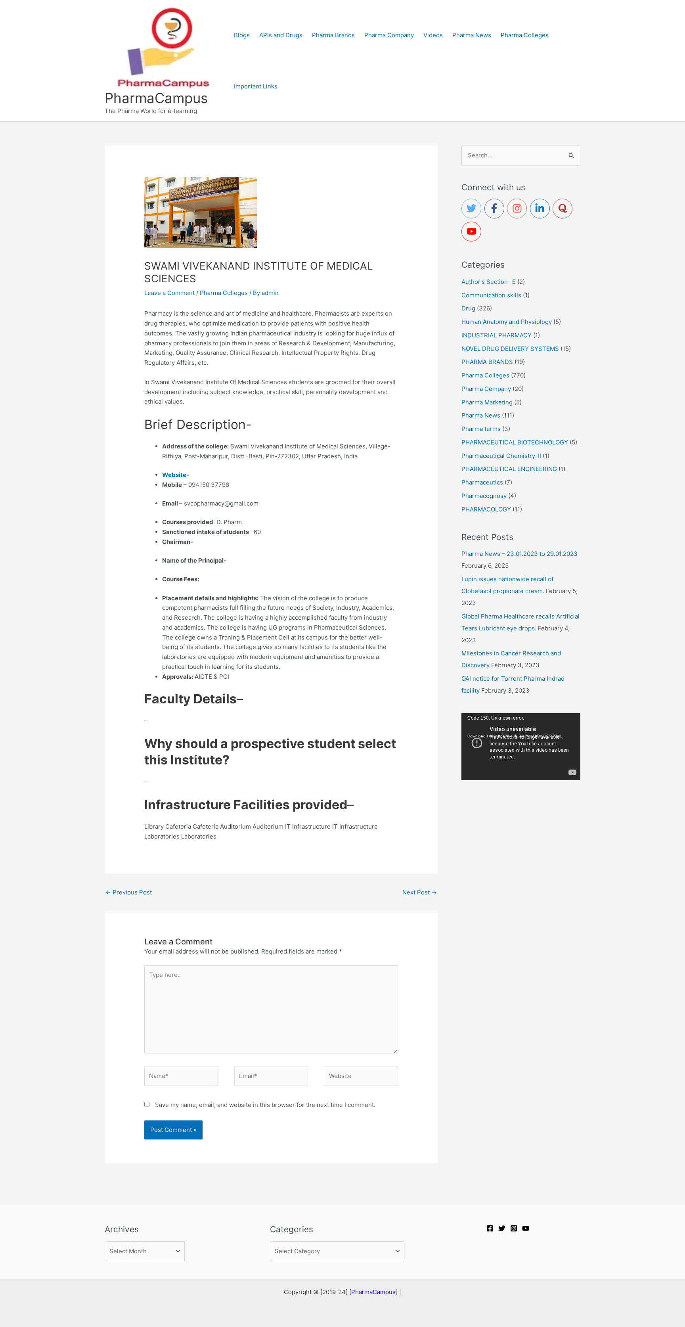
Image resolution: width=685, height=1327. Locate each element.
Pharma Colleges (224, 293)
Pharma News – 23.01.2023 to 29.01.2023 (519, 553)
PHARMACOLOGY (486, 509)
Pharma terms (481, 429)
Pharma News (480, 415)
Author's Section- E (488, 281)
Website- (175, 475)
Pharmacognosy (484, 496)
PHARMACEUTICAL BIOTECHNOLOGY (514, 442)
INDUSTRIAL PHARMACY (496, 335)
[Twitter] (501, 1228)
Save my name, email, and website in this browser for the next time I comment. (265, 1105)
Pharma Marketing (487, 402)
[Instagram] (513, 1228)
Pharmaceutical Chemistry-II (501, 456)
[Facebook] (490, 1228)
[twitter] (472, 208)
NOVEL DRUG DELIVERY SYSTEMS (510, 348)
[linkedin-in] (541, 208)
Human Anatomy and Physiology (506, 322)
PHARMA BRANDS (487, 362)
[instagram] (518, 208)
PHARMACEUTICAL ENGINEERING (509, 469)
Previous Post (128, 892)
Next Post (419, 892)
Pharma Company (486, 389)
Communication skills (491, 295)
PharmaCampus (156, 98)
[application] (520, 746)
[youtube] (472, 231)
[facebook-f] (495, 208)
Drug (468, 308)
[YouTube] (525, 1228)
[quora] (564, 208)
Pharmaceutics (482, 482)
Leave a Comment (169, 293)
